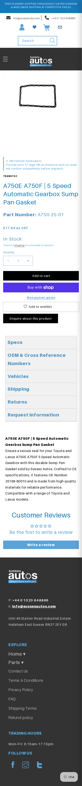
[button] (5, 59)
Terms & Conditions (25, 680)
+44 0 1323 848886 (63, 18)
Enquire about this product (30, 318)
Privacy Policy (20, 689)
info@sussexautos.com (26, 18)
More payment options (41, 297)
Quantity (9, 252)
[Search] (52, 40)
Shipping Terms (22, 708)
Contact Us (18, 671)
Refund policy (20, 717)
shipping (20, 245)
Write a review (41, 545)
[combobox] (37, 40)
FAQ (12, 699)
